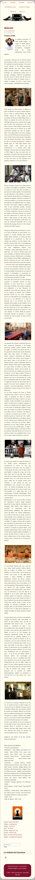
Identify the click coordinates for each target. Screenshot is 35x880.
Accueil (4, 2)
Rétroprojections (10, 7)
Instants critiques (24, 7)
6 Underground (13, 824)
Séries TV (22, 11)
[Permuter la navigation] (5, 857)
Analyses (30, 2)
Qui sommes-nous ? (13, 866)
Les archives (23, 866)
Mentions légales (12, 868)
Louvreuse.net (18, 872)
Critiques (13, 2)
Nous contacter (22, 868)
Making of (13, 11)
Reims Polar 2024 (13, 822)
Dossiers (21, 2)
